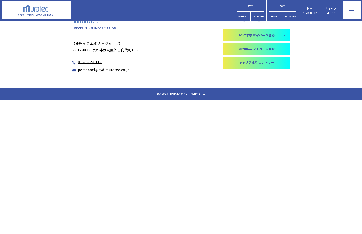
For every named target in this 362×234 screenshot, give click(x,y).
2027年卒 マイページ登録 (257, 35)
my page (258, 16)
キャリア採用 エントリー (256, 62)
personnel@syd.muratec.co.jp (104, 69)
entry (242, 16)
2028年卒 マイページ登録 (257, 49)
